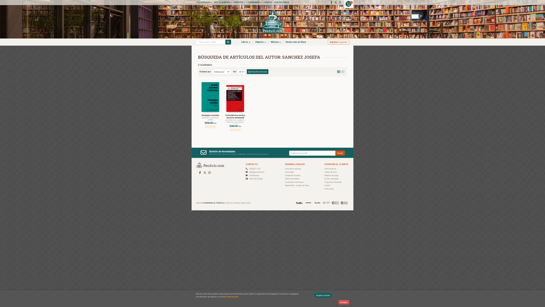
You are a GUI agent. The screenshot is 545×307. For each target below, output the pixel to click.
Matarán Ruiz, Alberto (235, 120)
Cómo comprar (330, 169)
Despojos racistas (210, 115)
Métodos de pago (331, 175)
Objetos (259, 42)
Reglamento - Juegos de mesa (297, 185)
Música (275, 42)
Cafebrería (254, 2)
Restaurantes (222, 2)
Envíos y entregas (331, 179)
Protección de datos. (293, 175)
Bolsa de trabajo (256, 179)
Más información (230, 297)
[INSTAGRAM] (340, 2)
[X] (336, 2)
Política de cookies (292, 179)
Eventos (239, 2)
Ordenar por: (205, 72)
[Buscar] (228, 42)
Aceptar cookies (323, 295)
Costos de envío (330, 172)
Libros (245, 42)
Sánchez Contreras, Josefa (210, 119)
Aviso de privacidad (293, 169)
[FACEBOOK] (331, 2)
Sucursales (203, 2)
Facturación (329, 189)
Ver (234, 72)
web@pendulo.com (256, 172)
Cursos (268, 2)
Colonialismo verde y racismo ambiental (235, 116)
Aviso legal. (289, 172)
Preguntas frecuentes (333, 182)
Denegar (343, 302)
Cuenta (327, 185)
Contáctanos (281, 2)
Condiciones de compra (294, 182)
